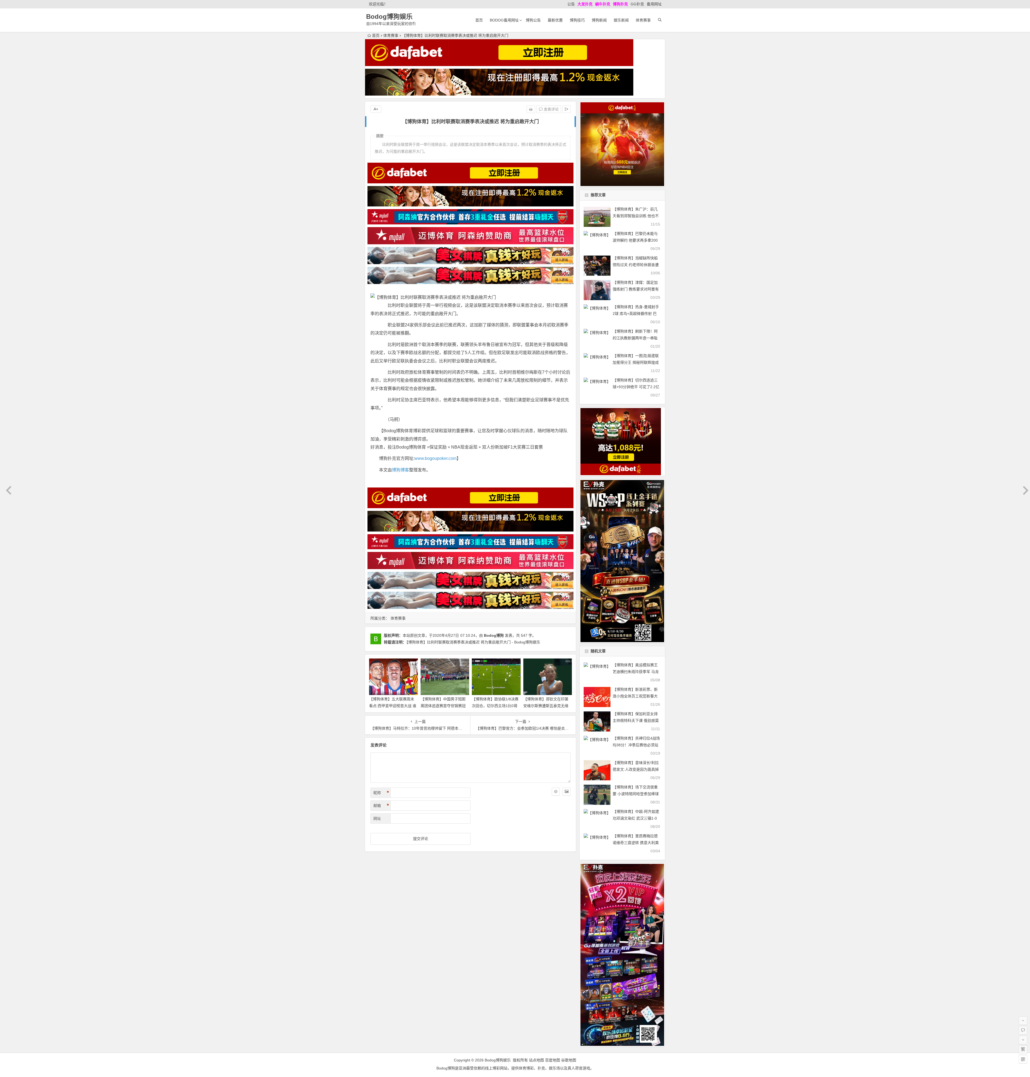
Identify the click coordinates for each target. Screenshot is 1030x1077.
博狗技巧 (577, 20)
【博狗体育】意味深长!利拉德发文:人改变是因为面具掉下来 (636, 769)
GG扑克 (637, 4)
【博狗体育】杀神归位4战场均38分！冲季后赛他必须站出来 (636, 745)
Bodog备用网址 (504, 20)
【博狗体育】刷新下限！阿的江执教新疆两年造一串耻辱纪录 (635, 338)
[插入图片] (566, 792)
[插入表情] (556, 792)
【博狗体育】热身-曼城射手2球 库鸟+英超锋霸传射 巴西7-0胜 (636, 313)
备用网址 (654, 4)
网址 (377, 818)
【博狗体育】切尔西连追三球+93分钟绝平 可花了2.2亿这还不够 (636, 387)
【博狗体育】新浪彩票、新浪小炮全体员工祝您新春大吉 (635, 696)
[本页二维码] (1023, 1059)
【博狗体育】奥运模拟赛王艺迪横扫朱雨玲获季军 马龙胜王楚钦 (636, 672)
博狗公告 (533, 20)
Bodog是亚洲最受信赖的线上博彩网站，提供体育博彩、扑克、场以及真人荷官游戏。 (515, 1068)
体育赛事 (643, 20)
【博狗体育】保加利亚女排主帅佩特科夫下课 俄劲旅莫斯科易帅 (636, 720)
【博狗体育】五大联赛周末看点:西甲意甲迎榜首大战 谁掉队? (392, 706)
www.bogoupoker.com (435, 458)
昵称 (381, 793)
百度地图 (552, 1060)
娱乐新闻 (621, 20)
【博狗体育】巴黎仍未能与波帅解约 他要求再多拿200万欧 (635, 240)
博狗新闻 (599, 20)
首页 (479, 20)
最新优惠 (555, 20)
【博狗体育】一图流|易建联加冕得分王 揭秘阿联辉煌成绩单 (636, 362)
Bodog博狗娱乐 (389, 16)
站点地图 (536, 1060)
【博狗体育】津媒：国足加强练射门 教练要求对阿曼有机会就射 (636, 289)
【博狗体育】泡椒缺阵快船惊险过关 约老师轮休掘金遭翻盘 (636, 265)
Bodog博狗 (494, 635)
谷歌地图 (568, 1060)
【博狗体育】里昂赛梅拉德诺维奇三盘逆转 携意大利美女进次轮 (636, 843)
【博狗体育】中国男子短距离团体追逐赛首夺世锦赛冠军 (443, 706)
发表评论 (551, 109)
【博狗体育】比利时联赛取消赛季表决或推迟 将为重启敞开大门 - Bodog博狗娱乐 (473, 642)
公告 (571, 4)
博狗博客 (400, 470)
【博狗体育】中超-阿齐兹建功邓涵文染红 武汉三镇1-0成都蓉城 (636, 818)
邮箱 (381, 806)
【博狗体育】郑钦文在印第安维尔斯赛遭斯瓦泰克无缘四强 (545, 706)
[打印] (531, 109)
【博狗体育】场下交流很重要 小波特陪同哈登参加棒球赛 (636, 794)
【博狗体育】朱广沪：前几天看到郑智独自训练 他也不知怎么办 (636, 216)
